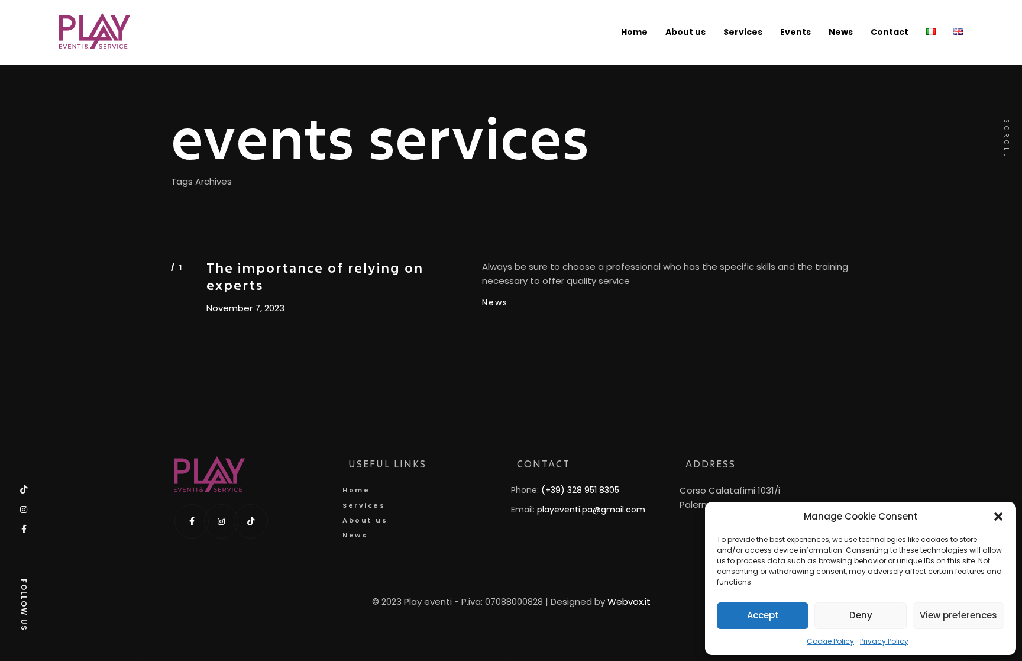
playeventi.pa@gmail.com (591, 509)
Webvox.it (629, 602)
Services (363, 505)
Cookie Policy (830, 641)
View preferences (958, 615)
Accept (763, 615)
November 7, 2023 (245, 308)
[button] (998, 517)
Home (356, 490)
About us (364, 520)
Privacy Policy (884, 641)
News (495, 302)
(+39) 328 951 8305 (580, 490)
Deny (860, 615)
